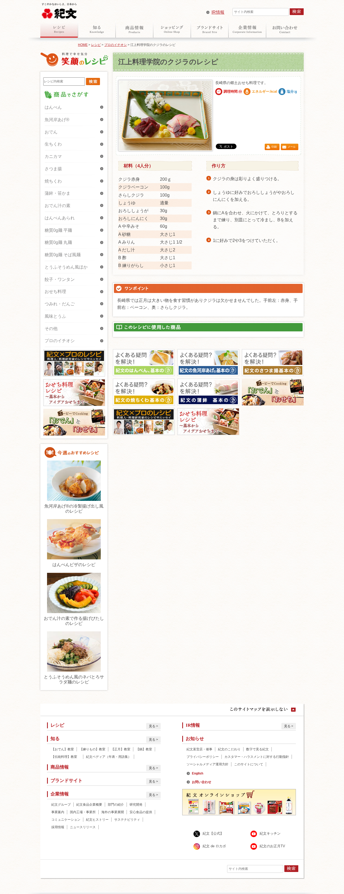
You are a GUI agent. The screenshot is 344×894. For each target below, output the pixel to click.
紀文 (59, 9)
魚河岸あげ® (57, 119)
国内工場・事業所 (83, 812)
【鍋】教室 (144, 749)
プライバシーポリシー (203, 757)
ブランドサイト (209, 29)
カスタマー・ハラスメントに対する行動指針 (256, 757)
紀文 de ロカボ (214, 846)
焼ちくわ (53, 181)
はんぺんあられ (60, 218)
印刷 (274, 146)
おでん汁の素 (57, 205)
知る (97, 29)
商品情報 (134, 29)
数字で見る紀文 (257, 749)
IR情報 (218, 12)
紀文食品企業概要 (89, 804)
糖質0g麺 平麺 (58, 230)
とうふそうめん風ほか (66, 267)
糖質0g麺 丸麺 (58, 242)
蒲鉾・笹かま (57, 193)
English (197, 773)
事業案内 (57, 812)
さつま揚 (53, 169)
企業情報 (247, 29)
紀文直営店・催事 (199, 749)
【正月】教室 (120, 749)
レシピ (59, 29)
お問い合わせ (285, 29)
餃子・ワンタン (60, 279)
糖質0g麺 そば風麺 (63, 254)
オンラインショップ (172, 29)
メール (292, 146)
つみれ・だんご (60, 304)
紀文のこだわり (229, 749)
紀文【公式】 (213, 833)
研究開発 (136, 804)
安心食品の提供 (141, 812)
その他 (51, 328)
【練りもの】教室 (92, 749)
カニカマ (53, 156)
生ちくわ (53, 144)
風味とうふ (55, 316)
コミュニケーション (65, 819)
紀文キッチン (270, 833)
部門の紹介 (116, 804)
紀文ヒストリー (97, 819)
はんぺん (53, 107)
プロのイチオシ (115, 45)
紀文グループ (61, 804)
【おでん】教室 (62, 749)
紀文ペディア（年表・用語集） (108, 757)
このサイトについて (248, 764)
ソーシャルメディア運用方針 (207, 764)
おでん (51, 132)
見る (152, 726)
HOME (83, 45)
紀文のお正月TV (272, 846)
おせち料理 (55, 291)
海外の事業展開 (112, 812)
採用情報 (57, 827)
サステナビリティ (127, 819)
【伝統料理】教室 (65, 757)
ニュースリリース (83, 827)
